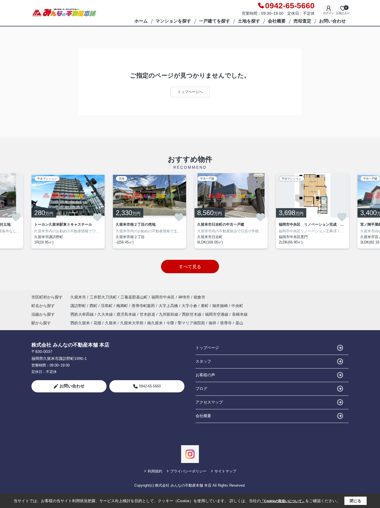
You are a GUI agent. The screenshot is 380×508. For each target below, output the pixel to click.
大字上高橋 (169, 305)
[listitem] (68, 210)
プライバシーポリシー (188, 471)
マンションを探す (173, 21)
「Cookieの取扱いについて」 (283, 501)
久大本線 (105, 314)
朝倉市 (199, 297)
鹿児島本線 (127, 314)
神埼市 (184, 297)
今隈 (170, 323)
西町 (94, 305)
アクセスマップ (209, 402)
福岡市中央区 (163, 297)
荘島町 (107, 305)
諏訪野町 (78, 305)
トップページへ (190, 92)
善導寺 (226, 323)
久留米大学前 (132, 323)
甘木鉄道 (148, 314)
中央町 (237, 305)
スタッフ (203, 361)
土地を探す (249, 21)
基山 (239, 323)
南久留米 (155, 323)
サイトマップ (225, 471)
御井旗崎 (220, 305)
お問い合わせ (332, 21)
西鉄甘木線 (192, 314)
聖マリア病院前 (191, 323)
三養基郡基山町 (134, 297)
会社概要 (277, 21)
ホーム (141, 21)
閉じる (355, 501)
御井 (212, 323)
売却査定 (302, 21)
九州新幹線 (169, 314)
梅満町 (122, 305)
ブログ (201, 388)
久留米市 (78, 297)
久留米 (111, 323)
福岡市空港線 (217, 314)
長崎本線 (240, 314)
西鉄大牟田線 (82, 314)
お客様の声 (205, 375)
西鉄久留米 (80, 323)
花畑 (97, 323)
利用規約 (155, 471)
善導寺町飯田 (144, 305)
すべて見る (190, 266)
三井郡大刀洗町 (103, 297)
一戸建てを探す (214, 21)
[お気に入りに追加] (15, 217)
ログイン (328, 13)
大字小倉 (190, 305)
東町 (205, 305)
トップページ (207, 347)
